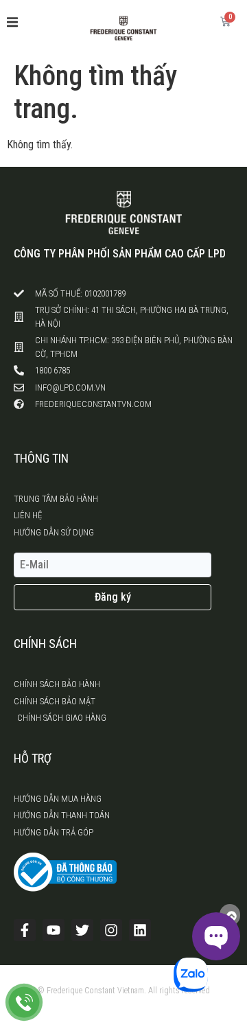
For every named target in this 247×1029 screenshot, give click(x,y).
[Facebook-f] (25, 930)
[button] (12, 22)
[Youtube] (53, 930)
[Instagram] (111, 930)
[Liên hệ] (24, 1001)
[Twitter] (82, 930)
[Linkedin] (140, 930)
